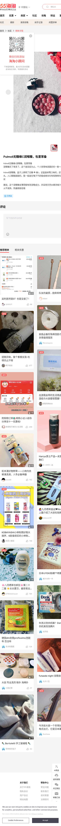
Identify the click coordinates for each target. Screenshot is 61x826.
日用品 (9, 196)
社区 (2, 22)
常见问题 (45, 787)
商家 (23, 15)
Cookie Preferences (15, 820)
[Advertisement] (30, 449)
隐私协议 (24, 791)
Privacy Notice (37, 814)
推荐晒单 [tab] (4, 249)
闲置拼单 (53, 22)
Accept (45, 820)
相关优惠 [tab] (19, 249)
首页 (2, 31)
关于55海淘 (25, 787)
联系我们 (45, 791)
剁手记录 (39, 22)
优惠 (11, 15)
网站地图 (24, 799)
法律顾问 (45, 799)
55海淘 (8, 7)
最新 (12, 22)
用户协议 (24, 795)
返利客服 (45, 795)
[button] (24, 7)
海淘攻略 (24, 22)
